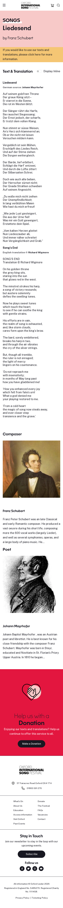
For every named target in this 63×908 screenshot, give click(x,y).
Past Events (19, 823)
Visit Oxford (19, 819)
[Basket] (52, 5)
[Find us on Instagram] (34, 868)
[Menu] (4, 5)
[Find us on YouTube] (41, 868)
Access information (22, 814)
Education (18, 810)
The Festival (44, 806)
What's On (18, 801)
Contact (41, 819)
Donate (41, 801)
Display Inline (51, 71)
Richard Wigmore (38, 252)
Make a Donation (31, 743)
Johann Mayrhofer (32, 87)
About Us (17, 806)
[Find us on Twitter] (28, 868)
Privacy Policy (22, 898)
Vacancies (43, 814)
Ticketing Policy (40, 898)
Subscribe (31, 854)
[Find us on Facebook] (22, 868)
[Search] (58, 5)
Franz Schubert (20, 38)
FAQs (40, 810)
